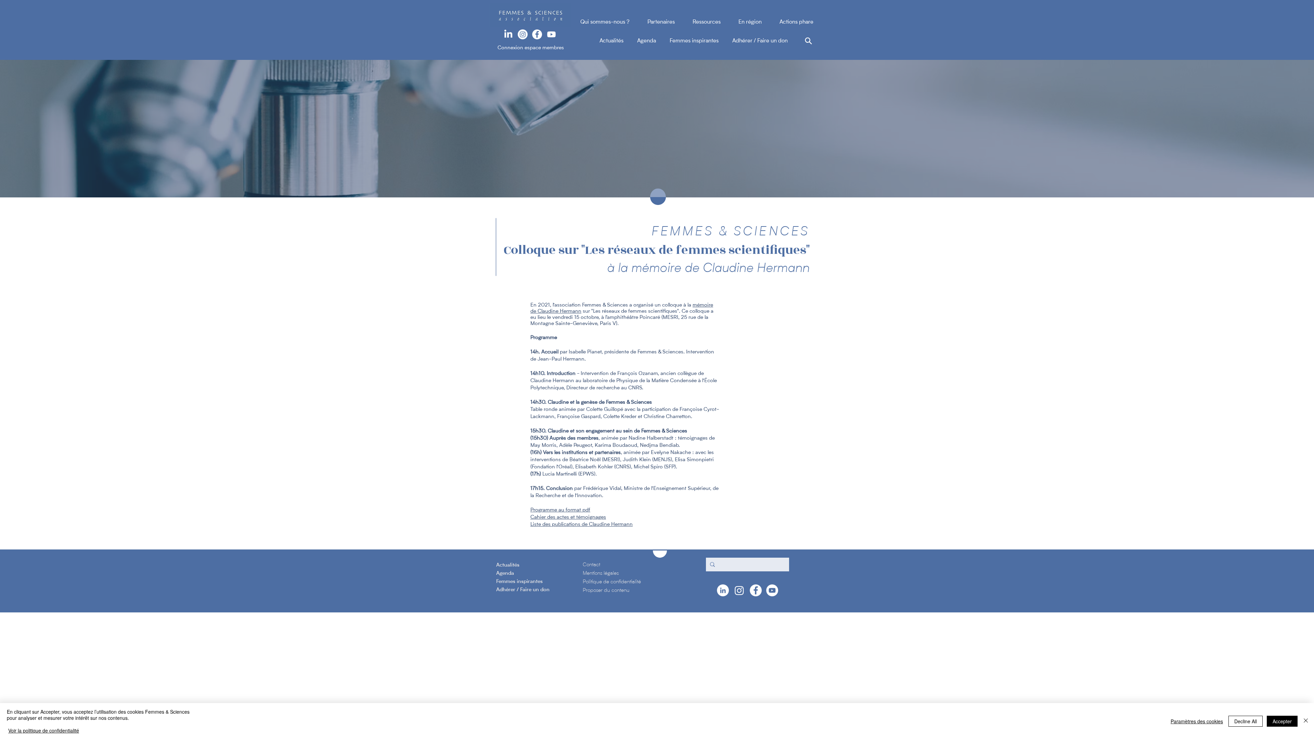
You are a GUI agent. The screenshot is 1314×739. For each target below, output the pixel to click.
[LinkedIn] (508, 34)
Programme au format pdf (560, 510)
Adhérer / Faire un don (760, 41)
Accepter (1282, 721)
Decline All (1245, 721)
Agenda (653, 41)
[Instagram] (523, 34)
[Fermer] (1306, 721)
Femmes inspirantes (701, 41)
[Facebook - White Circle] (537, 34)
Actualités (618, 41)
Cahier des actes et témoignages (568, 517)
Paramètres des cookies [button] (1197, 721)
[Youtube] (551, 34)
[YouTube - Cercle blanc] (772, 590)
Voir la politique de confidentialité (43, 730)
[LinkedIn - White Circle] (723, 590)
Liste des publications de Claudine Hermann (581, 524)
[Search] (808, 40)
